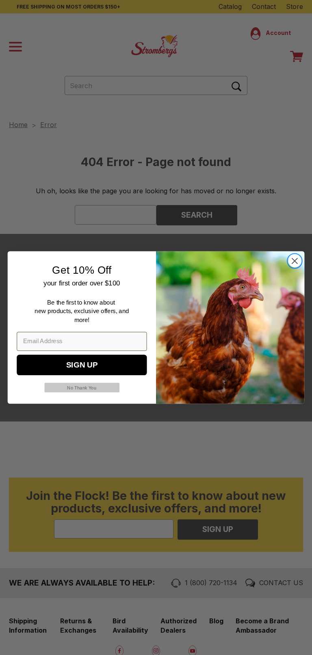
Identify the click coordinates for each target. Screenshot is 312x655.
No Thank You (81, 387)
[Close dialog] (294, 261)
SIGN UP (82, 365)
